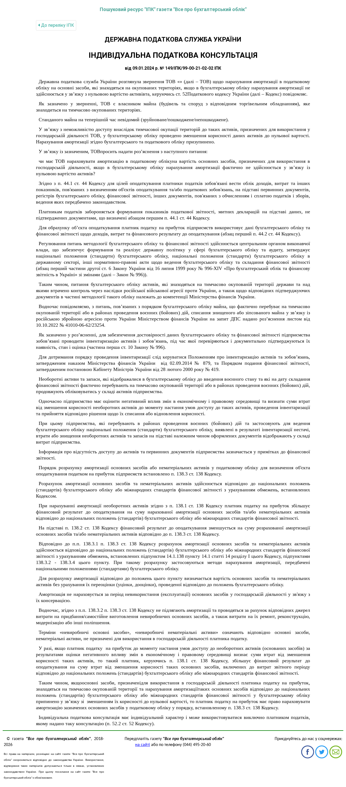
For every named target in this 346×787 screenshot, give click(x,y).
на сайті (142, 745)
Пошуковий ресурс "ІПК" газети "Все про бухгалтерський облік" (173, 9)
